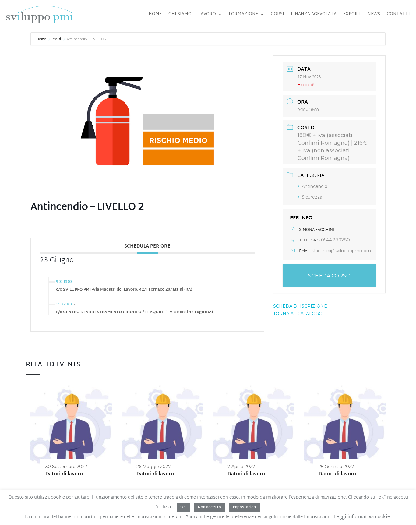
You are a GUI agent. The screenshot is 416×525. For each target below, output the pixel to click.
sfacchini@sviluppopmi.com (341, 250)
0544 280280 (335, 240)
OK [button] (183, 507)
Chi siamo (180, 14)
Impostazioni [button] (245, 507)
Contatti (398, 14)
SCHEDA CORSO (329, 276)
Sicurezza (312, 197)
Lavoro (207, 14)
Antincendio (314, 186)
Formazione (243, 14)
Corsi (277, 14)
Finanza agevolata (314, 14)
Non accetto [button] (209, 507)
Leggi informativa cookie (362, 517)
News (374, 14)
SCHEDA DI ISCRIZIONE (300, 306)
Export (352, 14)
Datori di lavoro (64, 474)
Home (155, 14)
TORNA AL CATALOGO (298, 313)
